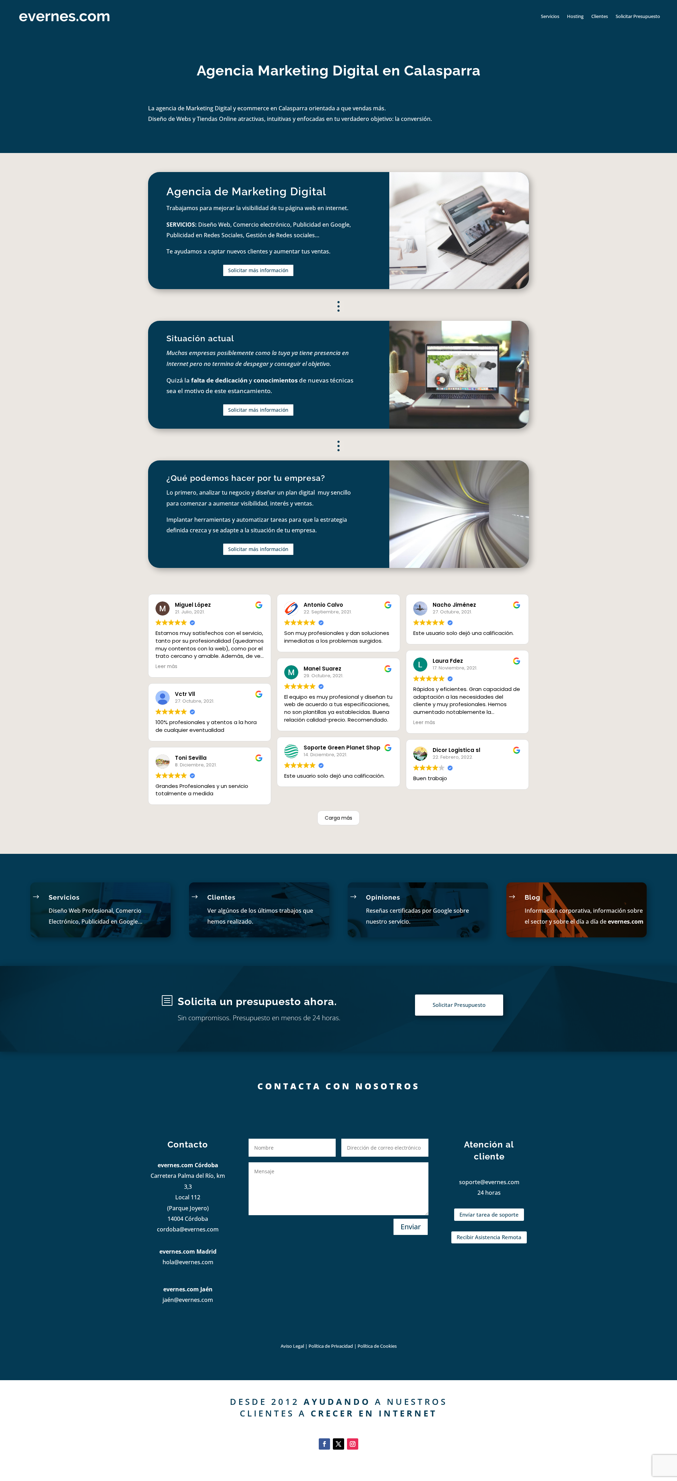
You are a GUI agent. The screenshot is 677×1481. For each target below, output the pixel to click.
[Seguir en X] (338, 1444)
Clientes (599, 16)
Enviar (411, 1226)
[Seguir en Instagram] (352, 1444)
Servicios (550, 16)
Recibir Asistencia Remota (489, 1237)
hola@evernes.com (188, 1262)
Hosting (575, 16)
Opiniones (383, 897)
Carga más (338, 817)
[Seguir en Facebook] (324, 1444)
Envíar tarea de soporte (489, 1214)
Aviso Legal (292, 1346)
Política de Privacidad (331, 1346)
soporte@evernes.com (489, 1182)
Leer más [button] (166, 666)
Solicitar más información (258, 270)
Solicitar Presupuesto (638, 16)
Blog (532, 897)
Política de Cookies (377, 1346)
